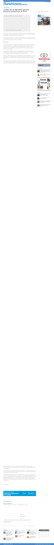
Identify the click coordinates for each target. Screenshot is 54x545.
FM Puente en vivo (7, 0)
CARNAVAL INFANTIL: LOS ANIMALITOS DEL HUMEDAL (44, 95)
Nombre (21, 514)
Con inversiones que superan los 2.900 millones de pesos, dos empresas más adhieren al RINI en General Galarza (9, 533)
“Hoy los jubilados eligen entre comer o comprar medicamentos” (21, 532)
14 (45, 534)
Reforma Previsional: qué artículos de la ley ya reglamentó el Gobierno (45, 105)
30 (48, 536)
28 (45, 536)
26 (42, 536)
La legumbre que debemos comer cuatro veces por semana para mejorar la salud (45, 71)
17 (39, 535)
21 (45, 535)
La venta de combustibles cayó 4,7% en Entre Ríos (45, 98)
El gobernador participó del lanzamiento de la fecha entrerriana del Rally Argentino (9, 539)
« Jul (43, 538)
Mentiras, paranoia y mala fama (21, 536)
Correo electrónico (23, 516)
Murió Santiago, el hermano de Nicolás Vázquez (9, 525)
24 (39, 536)
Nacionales (16, 12)
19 (42, 535)
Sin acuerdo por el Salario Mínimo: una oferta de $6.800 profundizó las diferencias (45, 102)
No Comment (20, 12)
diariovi (5, 12)
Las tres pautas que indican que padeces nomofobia (45, 74)
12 (42, 534)
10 (39, 534)
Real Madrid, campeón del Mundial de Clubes (29, 525)
